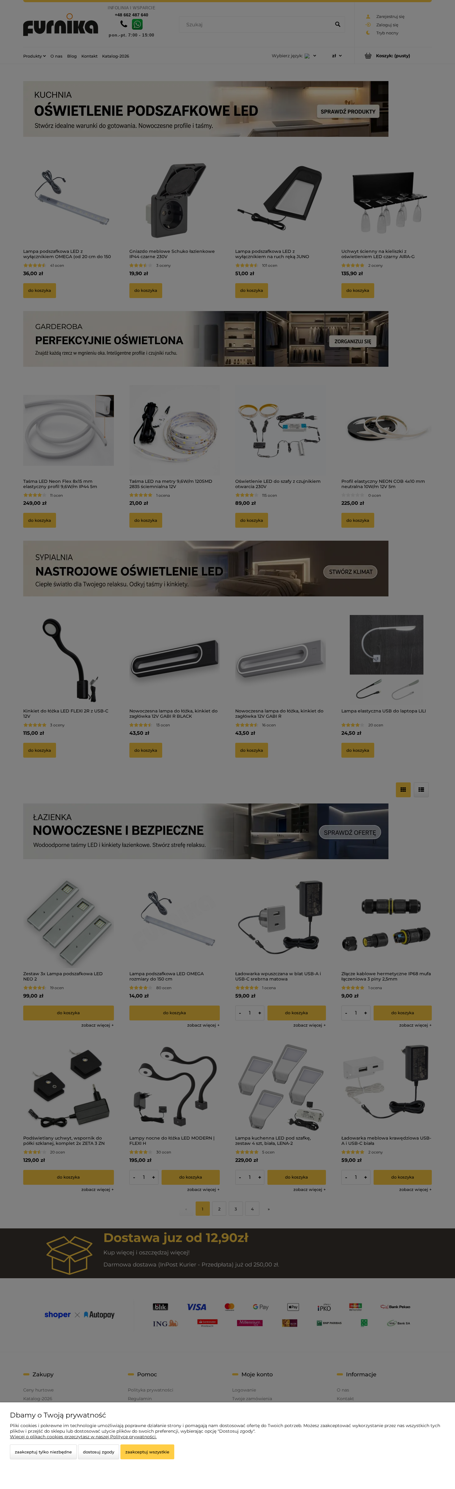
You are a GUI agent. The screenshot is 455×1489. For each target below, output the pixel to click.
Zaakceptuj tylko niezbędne (43, 1451)
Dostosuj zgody (98, 1451)
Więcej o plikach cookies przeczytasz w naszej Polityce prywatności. (83, 1436)
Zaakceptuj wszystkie (147, 1451)
